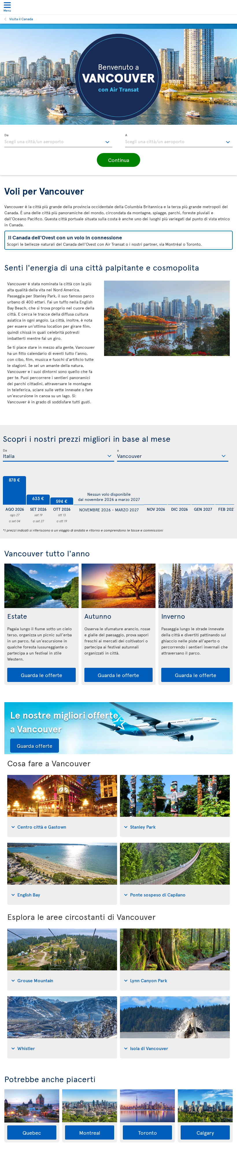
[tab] (62, 806)
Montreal (89, 1132)
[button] (118, 160)
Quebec (32, 1132)
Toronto (147, 1132)
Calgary (205, 1132)
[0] (155, 490)
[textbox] (58, 141)
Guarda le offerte (41, 674)
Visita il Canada (21, 18)
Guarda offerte (34, 745)
